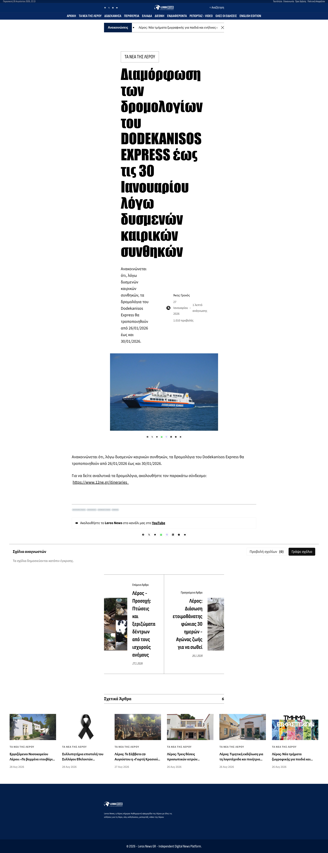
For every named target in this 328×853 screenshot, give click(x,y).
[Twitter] (109, 8)
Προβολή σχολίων (267, 551)
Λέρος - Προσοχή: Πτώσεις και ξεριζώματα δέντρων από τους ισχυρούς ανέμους (143, 624)
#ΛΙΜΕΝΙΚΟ (115, 510)
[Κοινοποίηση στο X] (152, 437)
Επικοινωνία (288, 1)
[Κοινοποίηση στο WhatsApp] (161, 437)
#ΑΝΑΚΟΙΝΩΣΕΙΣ (92, 510)
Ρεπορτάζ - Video (201, 16)
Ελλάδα (147, 16)
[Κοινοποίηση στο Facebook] (147, 437)
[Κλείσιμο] (222, 27)
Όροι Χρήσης (300, 1)
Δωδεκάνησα (112, 16)
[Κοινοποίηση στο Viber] (166, 437)
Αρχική (71, 16)
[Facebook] (105, 8)
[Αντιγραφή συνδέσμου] (175, 437)
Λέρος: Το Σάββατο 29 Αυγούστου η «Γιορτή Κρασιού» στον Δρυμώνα (197, 27)
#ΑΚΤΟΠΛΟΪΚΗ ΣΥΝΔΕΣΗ (79, 510)
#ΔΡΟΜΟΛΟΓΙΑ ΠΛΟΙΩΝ (104, 510)
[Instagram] (113, 8)
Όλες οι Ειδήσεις (226, 16)
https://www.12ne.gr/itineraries (101, 482)
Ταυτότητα (277, 1)
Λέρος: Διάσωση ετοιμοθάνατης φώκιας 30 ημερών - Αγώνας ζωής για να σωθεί (187, 624)
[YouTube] (117, 8)
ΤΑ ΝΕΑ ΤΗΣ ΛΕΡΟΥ (140, 57)
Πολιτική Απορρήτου (316, 1)
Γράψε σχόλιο (302, 551)
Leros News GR (147, 846)
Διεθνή (159, 16)
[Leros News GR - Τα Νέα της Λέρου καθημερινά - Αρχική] (164, 7)
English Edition (250, 16)
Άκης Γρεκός (181, 295)
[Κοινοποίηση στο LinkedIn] (171, 437)
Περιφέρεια (131, 16)
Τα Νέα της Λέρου (90, 16)
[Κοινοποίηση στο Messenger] (157, 437)
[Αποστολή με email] (180, 437)
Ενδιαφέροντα (177, 16)
